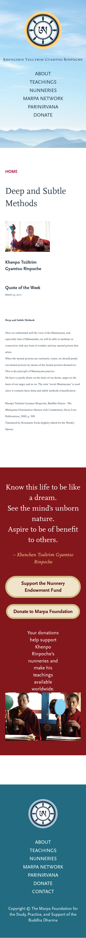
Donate (43, 115)
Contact (43, 891)
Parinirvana (43, 107)
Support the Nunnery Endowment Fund (43, 586)
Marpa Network (43, 98)
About (43, 74)
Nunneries (43, 90)
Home (11, 171)
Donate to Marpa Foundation (43, 611)
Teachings (43, 82)
